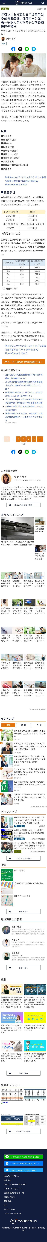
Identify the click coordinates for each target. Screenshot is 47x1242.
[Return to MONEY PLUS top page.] (23, 2)
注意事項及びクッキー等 (14, 1192)
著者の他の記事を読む (23, 505)
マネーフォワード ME (12, 1213)
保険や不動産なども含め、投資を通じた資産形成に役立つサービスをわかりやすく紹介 (23, 417)
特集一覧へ (23, 911)
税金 (3, 43)
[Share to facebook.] (13, 49)
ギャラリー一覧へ (23, 1131)
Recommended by (35, 709)
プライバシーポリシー (13, 1188)
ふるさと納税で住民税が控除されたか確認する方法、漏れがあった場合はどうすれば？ (23, 385)
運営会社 (7, 1180)
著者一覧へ (23, 968)
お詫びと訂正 (9, 1209)
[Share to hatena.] (34, 49)
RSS (5, 1205)
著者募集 (7, 1201)
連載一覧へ (23, 1073)
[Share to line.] (27, 49)
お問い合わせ (9, 1197)
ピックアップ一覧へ (23, 858)
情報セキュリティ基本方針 (15, 1184)
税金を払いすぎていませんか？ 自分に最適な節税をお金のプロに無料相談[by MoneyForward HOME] (25, 181)
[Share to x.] (20, 49)
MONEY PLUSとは (11, 1176)
